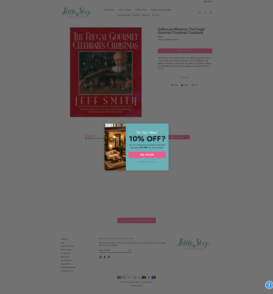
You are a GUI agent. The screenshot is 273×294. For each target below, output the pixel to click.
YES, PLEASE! (147, 154)
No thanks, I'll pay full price (147, 162)
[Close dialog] (166, 126)
